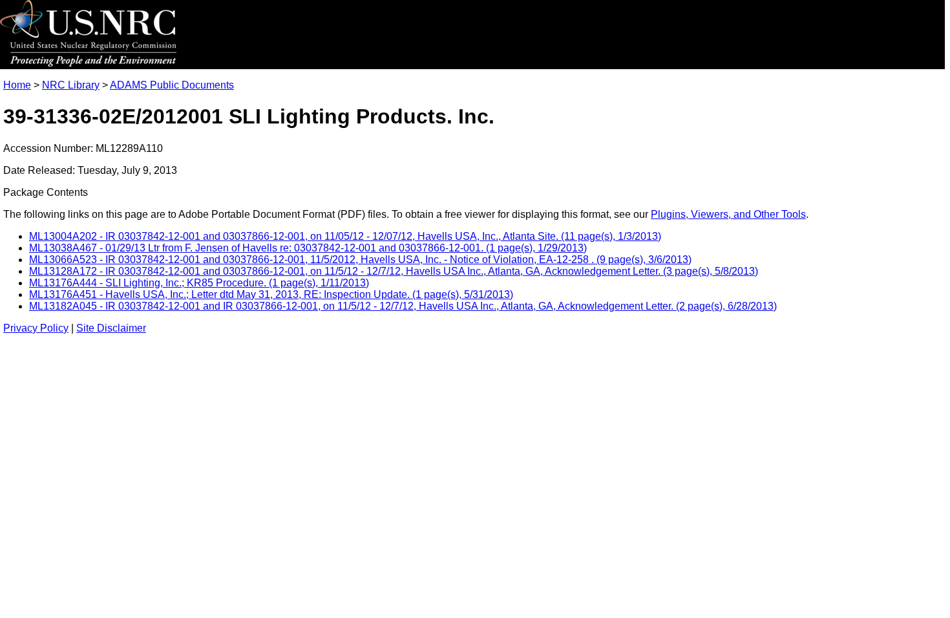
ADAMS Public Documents (172, 85)
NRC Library (71, 85)
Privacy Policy (36, 328)
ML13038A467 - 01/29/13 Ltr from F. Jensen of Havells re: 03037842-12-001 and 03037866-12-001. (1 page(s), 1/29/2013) (308, 247)
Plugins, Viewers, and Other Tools (728, 214)
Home (17, 85)
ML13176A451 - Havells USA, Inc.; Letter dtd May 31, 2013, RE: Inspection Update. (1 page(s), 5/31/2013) (271, 294)
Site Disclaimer (111, 328)
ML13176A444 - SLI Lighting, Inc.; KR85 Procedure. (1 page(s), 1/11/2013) (199, 282)
